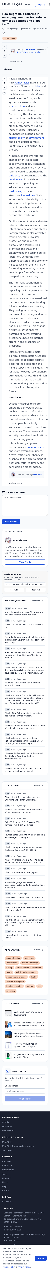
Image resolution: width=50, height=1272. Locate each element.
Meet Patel (37, 474)
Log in (28, 4)
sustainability (17, 137)
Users (5, 1182)
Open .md (36, 590)
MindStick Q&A (12, 4)
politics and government (26, 972)
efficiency (14, 175)
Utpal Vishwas (30, 49)
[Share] (4, 33)
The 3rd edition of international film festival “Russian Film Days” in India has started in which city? (25, 923)
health (34, 977)
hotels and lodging (14, 986)
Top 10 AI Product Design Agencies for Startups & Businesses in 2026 (25, 1045)
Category (6, 1178)
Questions (7, 1126)
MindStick (6, 1142)
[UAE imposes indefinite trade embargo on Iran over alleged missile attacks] (8, 1034)
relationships (36, 447)
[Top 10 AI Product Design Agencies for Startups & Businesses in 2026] (8, 1045)
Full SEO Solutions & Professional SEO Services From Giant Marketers (22, 823)
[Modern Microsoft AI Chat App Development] (8, 1013)
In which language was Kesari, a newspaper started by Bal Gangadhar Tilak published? (24, 885)
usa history (29, 958)
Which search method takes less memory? (24, 897)
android (30, 986)
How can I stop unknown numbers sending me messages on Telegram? (25, 836)
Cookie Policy (9, 1267)
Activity (5, 1122)
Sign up (41, 4)
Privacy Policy (24, 1267)
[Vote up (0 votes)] (4, 47)
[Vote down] (4, 55)
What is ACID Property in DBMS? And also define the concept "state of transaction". (24, 861)
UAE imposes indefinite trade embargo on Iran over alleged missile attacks (27, 1034)
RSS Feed (6, 1201)
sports (9, 972)
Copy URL (14, 590)
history (9, 967)
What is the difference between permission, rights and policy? (25, 908)
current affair (9, 38)
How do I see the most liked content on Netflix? (23, 936)
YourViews (7, 1150)
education (10, 991)
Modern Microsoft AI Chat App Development (27, 1013)
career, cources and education (29, 967)
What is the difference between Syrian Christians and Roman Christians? (22, 798)
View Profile (25, 562)
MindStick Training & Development (18, 1146)
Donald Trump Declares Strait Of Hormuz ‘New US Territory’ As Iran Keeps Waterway (29, 1024)
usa (39, 986)
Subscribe (26, 1098)
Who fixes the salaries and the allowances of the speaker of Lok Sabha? (24, 811)
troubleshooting (13, 958)
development (36, 137)
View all (37, 785)
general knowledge (30, 963)
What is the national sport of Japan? (21, 872)
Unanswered (8, 1130)
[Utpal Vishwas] (13, 51)
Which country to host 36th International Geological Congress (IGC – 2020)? (23, 848)
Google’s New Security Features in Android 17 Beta (29, 1055)
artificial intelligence (15, 981)
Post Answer (11, 521)
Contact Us (7, 1165)
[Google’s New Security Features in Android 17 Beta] (8, 1055)
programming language (16, 977)
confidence (15, 179)
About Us (6, 1161)
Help (4, 1186)
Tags (4, 1174)
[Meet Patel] (13, 474)
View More (36, 600)
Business (6, 1190)
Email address (11, 1085)
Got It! (41, 1258)
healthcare (15, 191)
